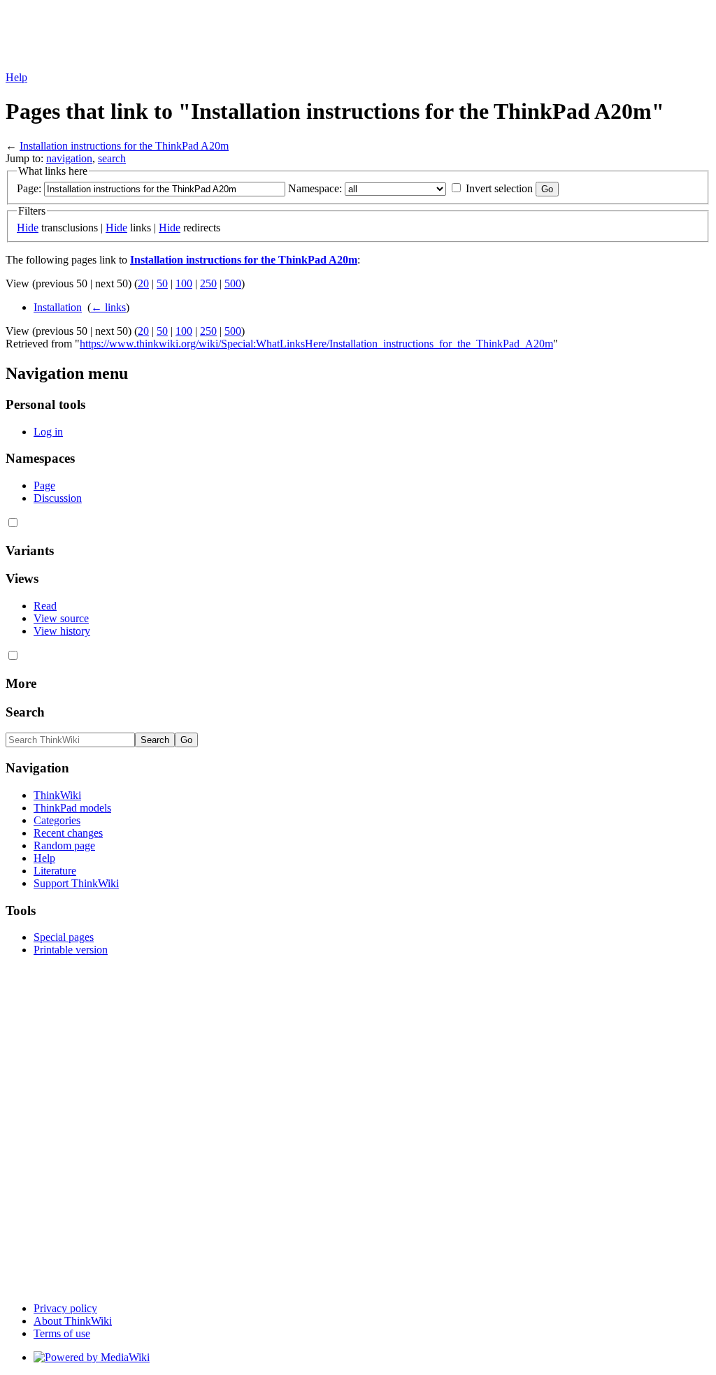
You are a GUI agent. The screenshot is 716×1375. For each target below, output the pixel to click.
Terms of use (62, 1333)
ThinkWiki (57, 795)
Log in (48, 432)
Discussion (58, 498)
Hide (27, 227)
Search (25, 712)
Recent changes (68, 833)
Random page (64, 845)
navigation (69, 158)
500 (232, 283)
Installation (58, 307)
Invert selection (499, 188)
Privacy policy (65, 1308)
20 (143, 283)
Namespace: (315, 188)
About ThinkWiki (73, 1321)
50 (162, 283)
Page (44, 485)
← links (108, 307)
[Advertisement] (260, 37)
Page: (29, 188)
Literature (55, 871)
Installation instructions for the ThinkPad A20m (124, 146)
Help (16, 77)
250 (208, 283)
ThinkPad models (72, 808)
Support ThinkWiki (76, 883)
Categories (57, 820)
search (112, 158)
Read (45, 606)
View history (62, 631)
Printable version (71, 950)
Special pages (64, 937)
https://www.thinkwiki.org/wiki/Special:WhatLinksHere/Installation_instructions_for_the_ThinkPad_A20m (316, 344)
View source (61, 618)
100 (184, 283)
